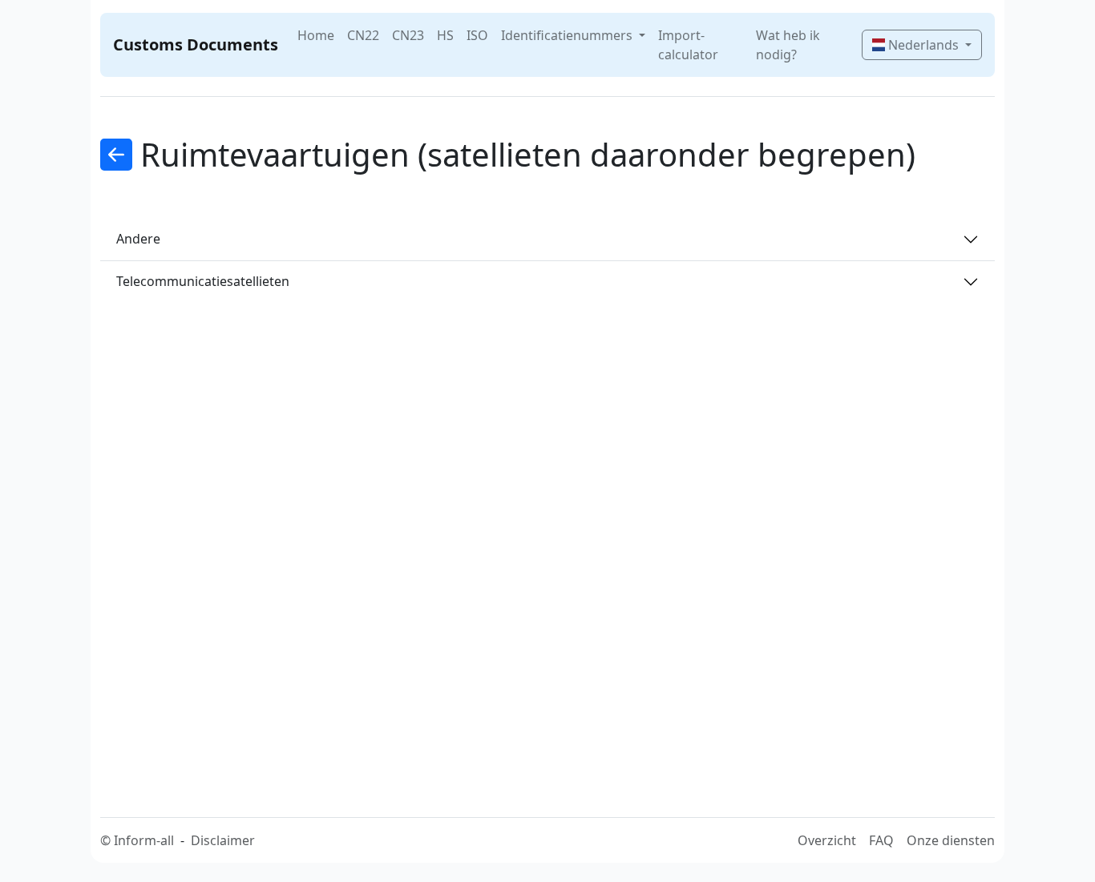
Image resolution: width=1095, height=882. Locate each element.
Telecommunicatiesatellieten (202, 281)
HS (445, 35)
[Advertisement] (557, 531)
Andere (138, 239)
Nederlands (923, 45)
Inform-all (144, 840)
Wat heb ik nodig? (788, 44)
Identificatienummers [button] (568, 35)
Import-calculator (688, 44)
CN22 (363, 35)
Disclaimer (223, 840)
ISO (477, 35)
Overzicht (827, 840)
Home (315, 35)
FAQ (881, 840)
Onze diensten (951, 840)
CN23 (408, 35)
